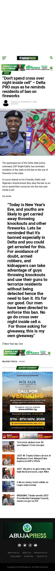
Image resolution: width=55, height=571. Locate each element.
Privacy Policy (40, 553)
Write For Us (13, 553)
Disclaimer (16, 556)
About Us (26, 553)
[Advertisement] (27, 27)
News (22, 362)
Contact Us (42, 556)
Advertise (28, 556)
